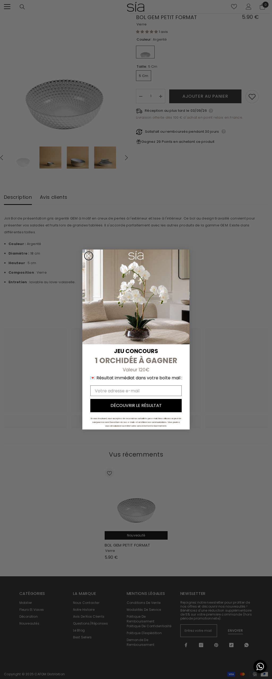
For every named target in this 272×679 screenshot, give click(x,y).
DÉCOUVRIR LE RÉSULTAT (136, 405)
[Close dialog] (88, 256)
